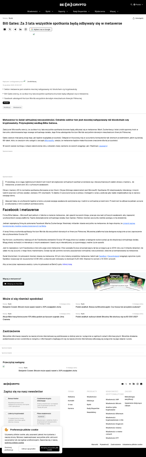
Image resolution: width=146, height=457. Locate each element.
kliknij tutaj (67, 264)
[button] (17, 403)
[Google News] (141, 384)
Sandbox (102, 256)
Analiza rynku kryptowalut (111, 408)
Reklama (71, 397)
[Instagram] (26, 29)
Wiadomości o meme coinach (114, 432)
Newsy (5, 18)
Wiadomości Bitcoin (113, 403)
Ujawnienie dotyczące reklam (133, 404)
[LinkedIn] (20, 29)
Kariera (71, 408)
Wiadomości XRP (112, 399)
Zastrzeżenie (116, 444)
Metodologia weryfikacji (130, 398)
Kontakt (71, 401)
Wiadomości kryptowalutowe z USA (114, 418)
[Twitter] (10, 29)
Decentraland (113, 256)
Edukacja (90, 401)
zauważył (103, 146)
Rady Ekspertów (93, 408)
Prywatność (104, 444)
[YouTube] (5, 29)
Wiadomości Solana (113, 428)
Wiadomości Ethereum (114, 413)
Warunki (94, 444)
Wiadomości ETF (112, 438)
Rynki (11, 18)
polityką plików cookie (14, 443)
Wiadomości (91, 397)
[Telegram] (15, 29)
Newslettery (91, 412)
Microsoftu (49, 140)
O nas (70, 404)
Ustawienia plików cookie (132, 444)
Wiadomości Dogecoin (114, 424)
